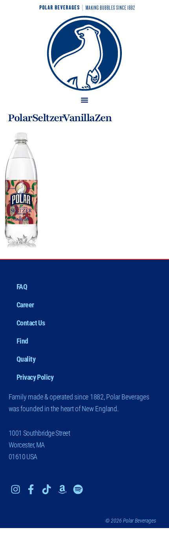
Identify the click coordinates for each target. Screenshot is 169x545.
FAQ (22, 287)
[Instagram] (15, 489)
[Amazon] (62, 489)
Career (25, 305)
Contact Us (31, 323)
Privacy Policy (35, 377)
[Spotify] (78, 489)
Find (22, 341)
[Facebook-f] (31, 489)
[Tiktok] (46, 489)
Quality (26, 359)
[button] (84, 100)
